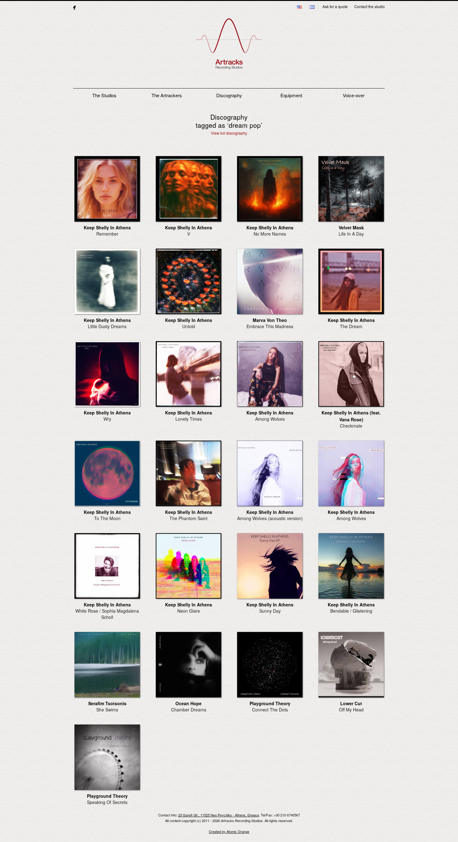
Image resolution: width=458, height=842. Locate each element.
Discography (229, 95)
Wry (107, 419)
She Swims (107, 709)
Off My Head (351, 709)
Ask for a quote (335, 6)
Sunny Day (270, 611)
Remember (107, 234)
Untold (188, 326)
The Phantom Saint (188, 518)
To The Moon (107, 518)
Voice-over (354, 95)
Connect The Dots (270, 709)
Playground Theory (270, 703)
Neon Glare (188, 611)
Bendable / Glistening (351, 611)
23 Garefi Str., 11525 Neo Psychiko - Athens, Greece (218, 814)
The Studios (104, 95)
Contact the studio (369, 6)
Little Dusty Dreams (107, 326)
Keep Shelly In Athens (107, 227)
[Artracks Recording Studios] (229, 47)
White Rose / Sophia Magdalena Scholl (107, 614)
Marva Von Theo (270, 320)
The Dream (351, 326)
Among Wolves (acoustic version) (270, 518)
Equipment (291, 95)
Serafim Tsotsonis (107, 703)
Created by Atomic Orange (229, 831)
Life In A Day (351, 234)
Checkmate (351, 426)
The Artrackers (166, 95)
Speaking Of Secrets (107, 802)
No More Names (270, 234)
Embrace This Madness (269, 326)
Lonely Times (188, 419)
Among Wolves (270, 419)
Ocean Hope (188, 703)
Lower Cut (351, 703)
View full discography (229, 133)
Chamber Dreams (188, 709)
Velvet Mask (351, 227)
